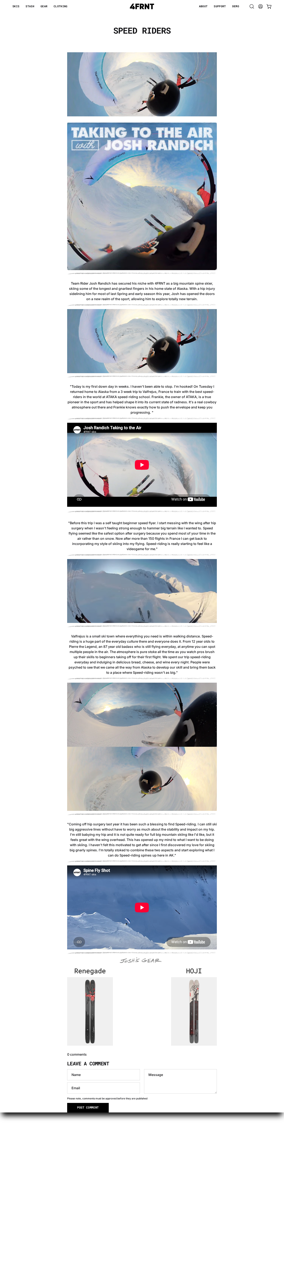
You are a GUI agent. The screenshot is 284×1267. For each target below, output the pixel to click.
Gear (96, 1143)
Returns (179, 1163)
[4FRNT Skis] (142, 6)
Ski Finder (100, 1157)
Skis (96, 1136)
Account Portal (184, 1157)
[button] (203, 6)
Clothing (99, 1150)
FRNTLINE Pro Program (191, 1150)
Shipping (180, 1170)
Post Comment (88, 1107)
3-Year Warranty (186, 1136)
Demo (97, 1163)
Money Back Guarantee (191, 1143)
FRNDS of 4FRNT (186, 1177)
